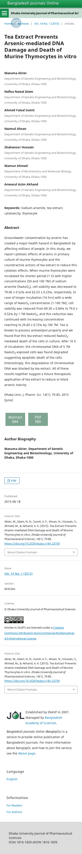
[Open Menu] (4, 13)
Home (8, 24)
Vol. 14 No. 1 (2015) (46, 24)
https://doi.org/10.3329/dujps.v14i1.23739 (32, 543)
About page (26, 753)
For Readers (14, 805)
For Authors (14, 812)
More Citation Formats (22, 552)
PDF (13, 481)
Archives (23, 24)
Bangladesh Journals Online (33, 3)
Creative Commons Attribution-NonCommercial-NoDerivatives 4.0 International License (39, 633)
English (12, 779)
